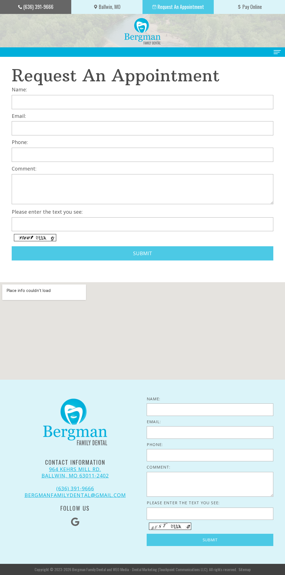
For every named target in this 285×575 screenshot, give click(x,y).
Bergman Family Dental (89, 569)
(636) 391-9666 (75, 488)
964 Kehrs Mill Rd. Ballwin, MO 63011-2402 (75, 472)
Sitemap (245, 569)
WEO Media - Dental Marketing (135, 569)
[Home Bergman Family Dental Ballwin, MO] (142, 31)
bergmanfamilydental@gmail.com (75, 495)
